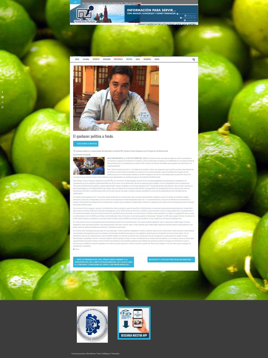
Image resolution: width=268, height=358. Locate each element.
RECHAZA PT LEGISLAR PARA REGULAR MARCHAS (171, 259)
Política (77, 249)
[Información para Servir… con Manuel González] (85, 14)
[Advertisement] (134, 40)
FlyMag (105, 354)
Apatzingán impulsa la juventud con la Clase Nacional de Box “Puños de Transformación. (112, 3)
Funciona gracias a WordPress (84, 354)
